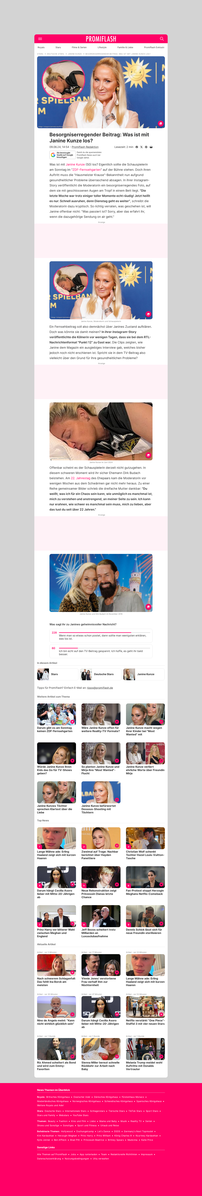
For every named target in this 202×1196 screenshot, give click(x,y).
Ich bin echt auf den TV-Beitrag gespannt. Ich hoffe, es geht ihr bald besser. (101, 653)
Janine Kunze (75, 164)
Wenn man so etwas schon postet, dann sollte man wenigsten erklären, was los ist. (102, 637)
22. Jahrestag (80, 478)
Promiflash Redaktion (85, 147)
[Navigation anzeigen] (40, 39)
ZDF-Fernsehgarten (87, 169)
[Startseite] (101, 38)
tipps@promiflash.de (100, 687)
